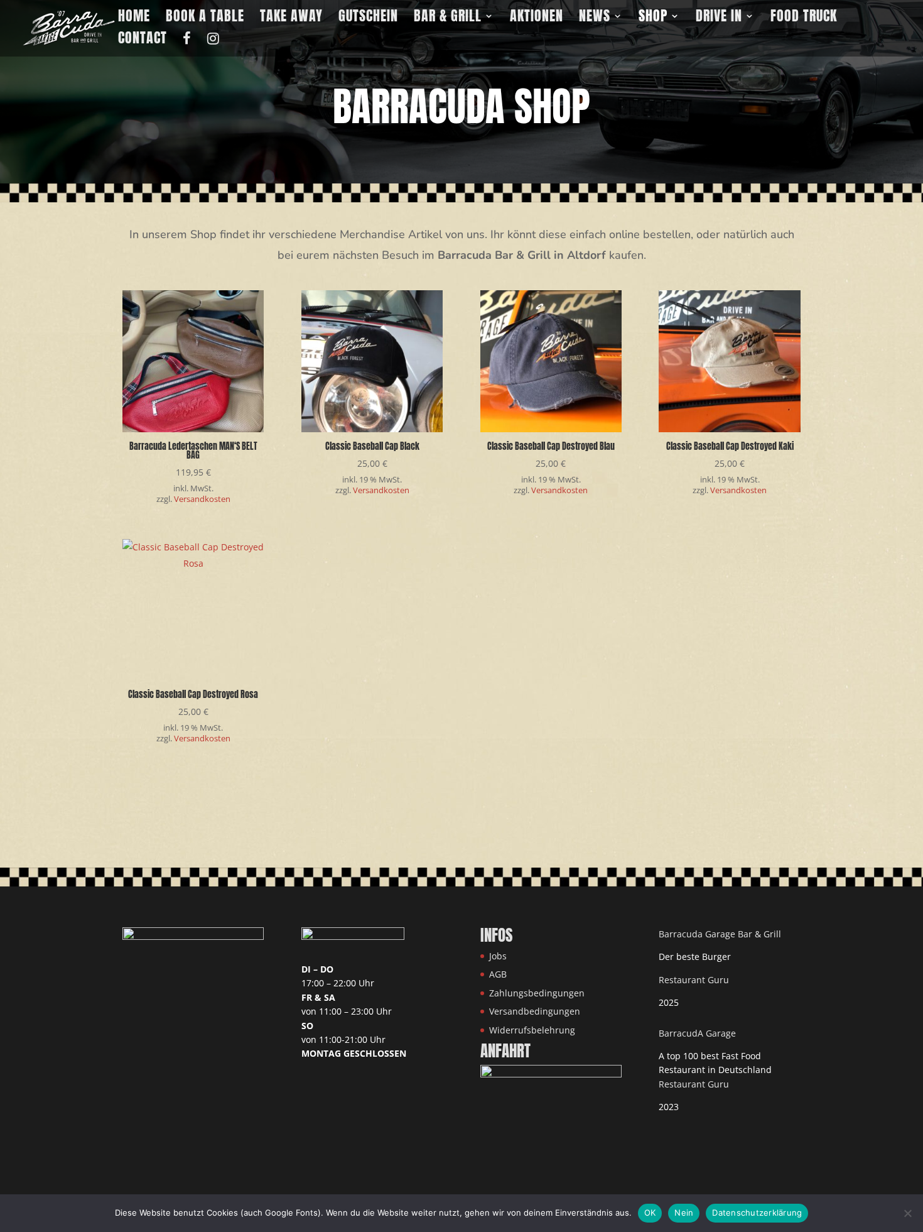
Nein (683, 1212)
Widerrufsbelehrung (532, 1030)
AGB (498, 974)
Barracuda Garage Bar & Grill (720, 934)
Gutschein (368, 18)
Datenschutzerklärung (757, 1212)
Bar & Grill (448, 18)
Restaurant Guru (694, 980)
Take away (291, 18)
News (594, 18)
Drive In (719, 18)
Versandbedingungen (534, 1011)
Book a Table (205, 18)
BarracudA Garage (697, 1033)
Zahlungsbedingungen (537, 993)
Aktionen (536, 18)
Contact (142, 40)
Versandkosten (202, 499)
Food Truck (803, 18)
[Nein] (907, 1213)
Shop (653, 18)
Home (134, 18)
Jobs (498, 956)
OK (650, 1212)
